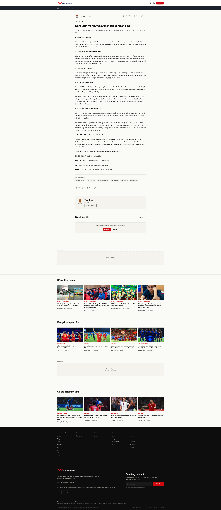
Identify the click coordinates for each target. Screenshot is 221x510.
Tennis (58, 441)
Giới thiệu (132, 436)
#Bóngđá (87, 343)
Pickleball (59, 444)
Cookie (162, 507)
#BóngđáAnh (115, 413)
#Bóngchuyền (61, 343)
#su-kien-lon (134, 180)
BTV (85, 310)
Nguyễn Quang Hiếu (116, 308)
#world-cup (114, 180)
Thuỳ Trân (82, 16)
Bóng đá (59, 436)
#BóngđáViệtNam (143, 343)
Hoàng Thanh (141, 350)
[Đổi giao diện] (153, 3)
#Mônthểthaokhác (63, 301)
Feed (113, 436)
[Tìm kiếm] (150, 3)
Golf (58, 447)
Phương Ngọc (87, 350)
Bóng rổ (59, 439)
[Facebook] (59, 492)
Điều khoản (132, 444)
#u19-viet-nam (91, 180)
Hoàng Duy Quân (61, 308)
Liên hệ (131, 439)
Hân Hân (113, 350)
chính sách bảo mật (140, 487)
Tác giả (113, 444)
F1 (57, 450)
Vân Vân (140, 420)
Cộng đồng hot (115, 441)
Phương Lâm (141, 310)
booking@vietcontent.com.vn (67, 482)
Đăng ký (115, 229)
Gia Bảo (113, 420)
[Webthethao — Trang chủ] (65, 3)
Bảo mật (132, 447)
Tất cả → (70, 8)
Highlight (114, 439)
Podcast (95, 436)
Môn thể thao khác (79, 21)
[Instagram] (67, 492)
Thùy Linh (59, 350)
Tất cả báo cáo (79, 436)
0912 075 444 (63, 485)
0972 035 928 (73, 485)
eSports (59, 453)
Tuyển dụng (132, 441)
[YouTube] (63, 492)
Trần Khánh (87, 420)
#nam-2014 (124, 180)
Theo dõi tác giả (91, 205)
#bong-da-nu (80, 180)
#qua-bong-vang (103, 180)
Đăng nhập (160, 3)
